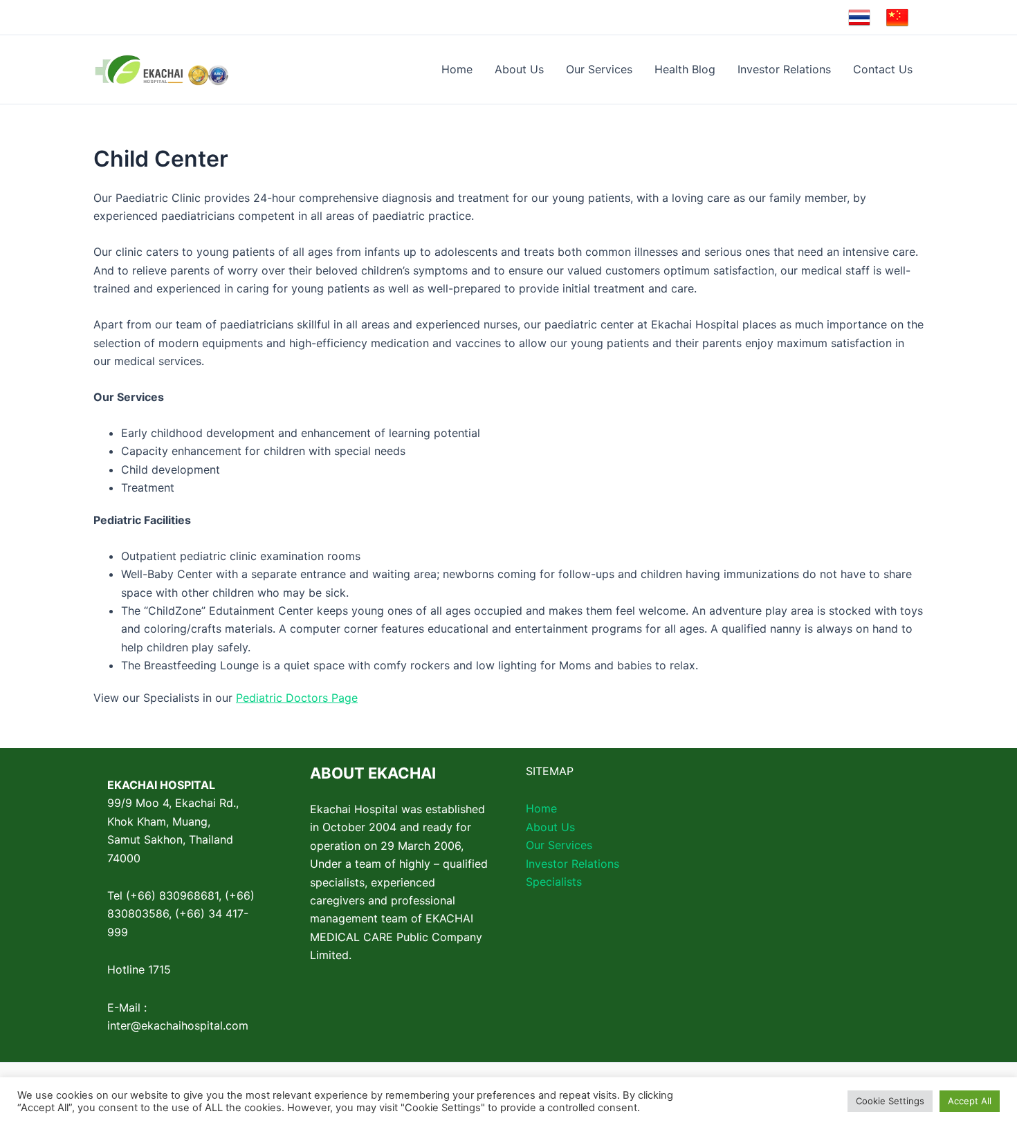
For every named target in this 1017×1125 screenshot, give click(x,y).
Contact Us (883, 69)
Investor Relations (784, 69)
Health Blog (684, 69)
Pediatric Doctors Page (297, 698)
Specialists (554, 882)
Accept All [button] (969, 1100)
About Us (519, 69)
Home (457, 69)
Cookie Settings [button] (890, 1100)
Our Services (599, 69)
